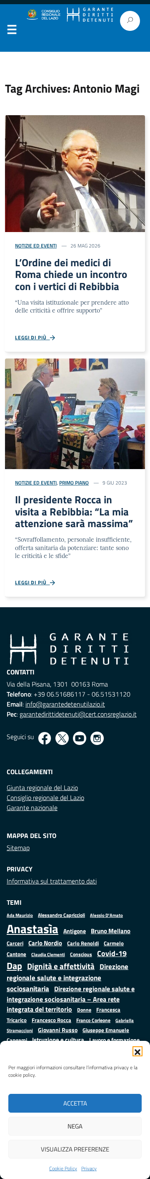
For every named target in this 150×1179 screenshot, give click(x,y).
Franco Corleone (93, 1020)
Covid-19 (112, 953)
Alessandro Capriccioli (61, 915)
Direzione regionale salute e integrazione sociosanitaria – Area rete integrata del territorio (71, 999)
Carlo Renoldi (83, 943)
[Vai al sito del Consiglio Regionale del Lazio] (43, 14)
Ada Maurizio (20, 915)
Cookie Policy (63, 1168)
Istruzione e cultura (58, 1040)
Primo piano (74, 483)
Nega (75, 1126)
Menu (11, 31)
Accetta (75, 1103)
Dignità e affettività (61, 966)
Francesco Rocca (51, 1020)
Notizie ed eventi (36, 246)
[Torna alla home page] (90, 14)
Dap (14, 965)
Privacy (89, 1168)
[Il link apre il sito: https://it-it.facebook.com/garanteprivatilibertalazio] (44, 738)
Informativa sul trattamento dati (52, 881)
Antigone (74, 931)
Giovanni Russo (58, 1030)
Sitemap (18, 848)
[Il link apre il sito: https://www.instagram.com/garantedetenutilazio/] (97, 738)
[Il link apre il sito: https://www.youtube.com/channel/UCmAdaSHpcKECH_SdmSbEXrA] (79, 738)
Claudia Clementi (48, 954)
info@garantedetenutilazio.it (65, 704)
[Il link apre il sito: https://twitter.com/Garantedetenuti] (62, 738)
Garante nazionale (32, 808)
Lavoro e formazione (114, 1039)
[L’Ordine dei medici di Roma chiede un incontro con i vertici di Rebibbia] (75, 173)
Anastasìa (32, 928)
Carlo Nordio (45, 943)
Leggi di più (32, 337)
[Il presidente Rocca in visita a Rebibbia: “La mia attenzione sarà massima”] (75, 413)
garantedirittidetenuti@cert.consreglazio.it (78, 714)
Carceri (15, 943)
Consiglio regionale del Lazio (45, 798)
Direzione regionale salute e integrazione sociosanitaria (67, 977)
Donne (84, 1010)
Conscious (81, 954)
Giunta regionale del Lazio (42, 788)
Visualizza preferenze (75, 1149)
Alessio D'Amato (106, 915)
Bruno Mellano (110, 931)
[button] (137, 1051)
